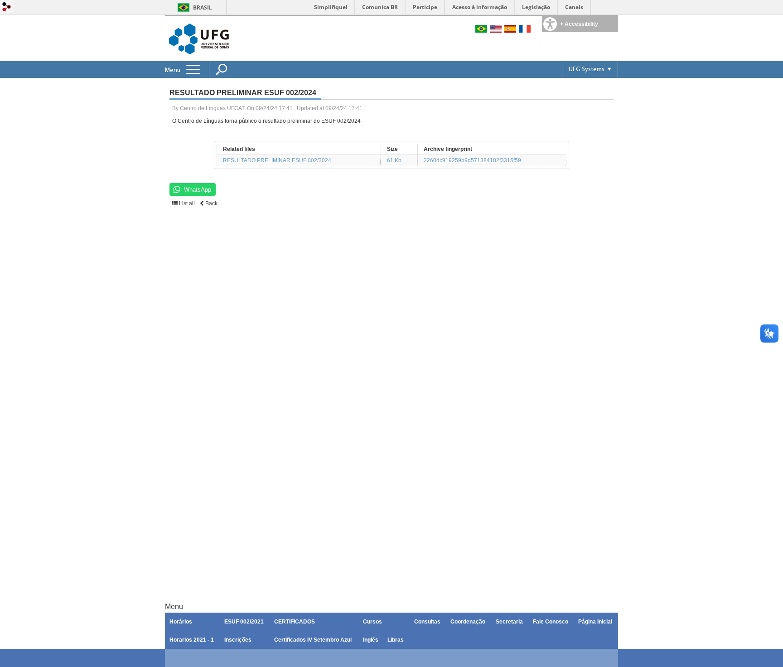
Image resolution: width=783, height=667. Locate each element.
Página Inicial (595, 622)
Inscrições (237, 640)
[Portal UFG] (199, 38)
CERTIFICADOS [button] (294, 622)
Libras (395, 640)
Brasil (202, 7)
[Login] (7, 7)
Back (211, 203)
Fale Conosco (550, 622)
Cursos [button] (372, 622)
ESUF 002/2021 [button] (244, 622)
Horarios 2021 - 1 (191, 640)
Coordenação (467, 622)
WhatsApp (197, 189)
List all (186, 203)
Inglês (370, 640)
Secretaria (509, 622)
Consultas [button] (427, 622)
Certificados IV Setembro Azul (313, 640)
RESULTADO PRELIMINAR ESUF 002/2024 (277, 160)
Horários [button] (180, 622)
